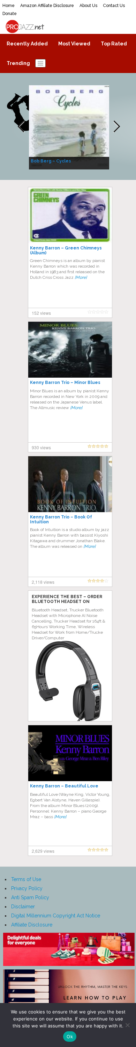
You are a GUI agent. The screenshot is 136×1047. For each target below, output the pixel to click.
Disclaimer (23, 906)
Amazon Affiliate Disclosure (47, 5)
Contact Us (114, 5)
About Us (88, 5)
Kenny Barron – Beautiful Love (64, 786)
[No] (127, 1024)
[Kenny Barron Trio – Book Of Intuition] (70, 483)
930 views (41, 447)
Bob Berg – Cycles (51, 161)
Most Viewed (74, 43)
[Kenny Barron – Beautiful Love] (70, 752)
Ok (70, 1036)
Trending (18, 63)
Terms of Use (26, 879)
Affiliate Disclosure (31, 925)
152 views (41, 313)
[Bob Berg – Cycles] (70, 127)
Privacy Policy (27, 888)
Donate (9, 13)
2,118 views (43, 582)
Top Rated (114, 43)
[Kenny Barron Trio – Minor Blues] (70, 349)
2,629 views (43, 851)
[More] (81, 277)
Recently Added (27, 43)
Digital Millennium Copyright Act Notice (55, 915)
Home (8, 5)
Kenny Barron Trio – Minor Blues (65, 382)
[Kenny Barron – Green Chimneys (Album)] (70, 214)
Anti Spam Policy (30, 897)
